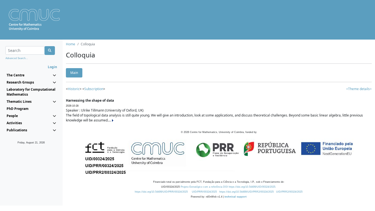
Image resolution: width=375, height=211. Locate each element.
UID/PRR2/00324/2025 (289, 191)
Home (70, 44)
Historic (74, 89)
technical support (236, 196)
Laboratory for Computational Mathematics (31, 92)
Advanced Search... (16, 58)
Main (74, 72)
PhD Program (18, 108)
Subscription (93, 89)
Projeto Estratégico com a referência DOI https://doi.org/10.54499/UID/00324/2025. (228, 186)
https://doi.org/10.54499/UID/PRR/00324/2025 (161, 191)
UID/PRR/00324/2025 (204, 191)
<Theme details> (359, 89)
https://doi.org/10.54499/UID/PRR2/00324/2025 (246, 191)
